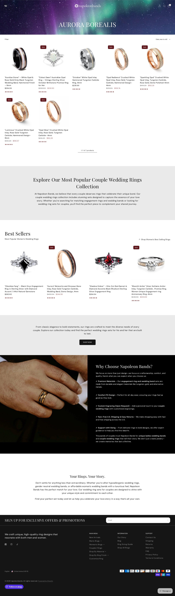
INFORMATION (123, 533)
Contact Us (151, 537)
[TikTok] (19, 544)
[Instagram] (13, 544)
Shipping (149, 541)
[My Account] (159, 6)
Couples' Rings (95, 548)
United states (21, 571)
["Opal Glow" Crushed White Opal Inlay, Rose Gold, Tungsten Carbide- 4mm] (54, 111)
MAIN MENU (93, 533)
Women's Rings (95, 544)
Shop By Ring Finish (98, 555)
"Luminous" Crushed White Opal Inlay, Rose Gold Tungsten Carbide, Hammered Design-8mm (19, 134)
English (7, 571)
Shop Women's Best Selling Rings (155, 239)
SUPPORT (149, 533)
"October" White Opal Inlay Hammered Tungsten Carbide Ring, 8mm (85, 80)
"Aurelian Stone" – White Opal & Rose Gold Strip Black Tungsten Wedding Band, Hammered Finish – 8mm (20, 81)
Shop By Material (96, 551)
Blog (119, 541)
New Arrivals (94, 537)
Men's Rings (94, 541)
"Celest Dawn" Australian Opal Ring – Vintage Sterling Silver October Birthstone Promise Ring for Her (54, 81)
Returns (149, 544)
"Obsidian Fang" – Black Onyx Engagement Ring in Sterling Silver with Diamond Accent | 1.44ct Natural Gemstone (24, 289)
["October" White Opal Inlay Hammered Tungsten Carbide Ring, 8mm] (87, 59)
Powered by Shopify (45, 581)
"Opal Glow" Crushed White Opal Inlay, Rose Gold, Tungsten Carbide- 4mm (53, 133)
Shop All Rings (124, 548)
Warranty (150, 548)
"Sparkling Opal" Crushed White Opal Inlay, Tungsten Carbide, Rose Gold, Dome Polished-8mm (154, 80)
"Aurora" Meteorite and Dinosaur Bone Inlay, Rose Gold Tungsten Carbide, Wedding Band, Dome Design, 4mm (64, 289)
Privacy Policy (152, 554)
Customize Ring (96, 558)
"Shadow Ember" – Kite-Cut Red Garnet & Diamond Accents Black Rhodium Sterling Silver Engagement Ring (108, 289)
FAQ (147, 551)
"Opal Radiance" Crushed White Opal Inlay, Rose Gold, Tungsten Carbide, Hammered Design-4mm (120, 81)
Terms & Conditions (154, 558)
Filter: (7, 39)
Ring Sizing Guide (125, 544)
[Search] (164, 6)
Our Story (122, 537)
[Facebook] (7, 544)
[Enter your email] (167, 520)
